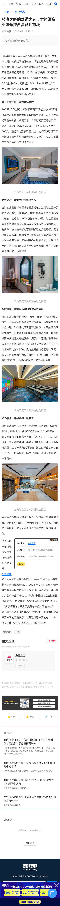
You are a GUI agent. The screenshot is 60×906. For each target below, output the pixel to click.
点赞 (30, 716)
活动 (49, 3)
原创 (33, 3)
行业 (26, 3)
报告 (41, 3)
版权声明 (5, 687)
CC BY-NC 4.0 (46, 687)
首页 (10, 3)
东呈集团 (7, 573)
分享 (48, 716)
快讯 (18, 3)
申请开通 (52, 640)
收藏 (11, 716)
